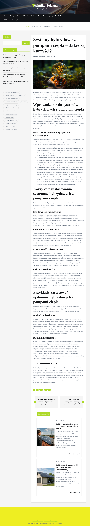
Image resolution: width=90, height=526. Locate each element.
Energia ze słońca (15, 15)
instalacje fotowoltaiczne (12, 101)
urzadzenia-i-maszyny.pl (50, 521)
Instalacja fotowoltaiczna (12, 98)
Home (6, 15)
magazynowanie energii (11, 104)
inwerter (24, 101)
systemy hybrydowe (11, 123)
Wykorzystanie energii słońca (13, 20)
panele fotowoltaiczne (11, 114)
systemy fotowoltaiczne (11, 120)
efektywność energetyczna (12, 92)
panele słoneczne (10, 117)
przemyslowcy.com (38, 521)
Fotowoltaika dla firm (29, 15)
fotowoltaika (22, 95)
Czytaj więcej (73, 454)
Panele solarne (42, 15)
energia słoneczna (10, 95)
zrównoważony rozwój (11, 129)
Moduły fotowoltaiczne (11, 108)
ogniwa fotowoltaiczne (11, 111)
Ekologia (35, 56)
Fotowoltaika (42, 56)
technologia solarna (10, 126)
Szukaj (7, 37)
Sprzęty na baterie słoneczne (57, 15)
